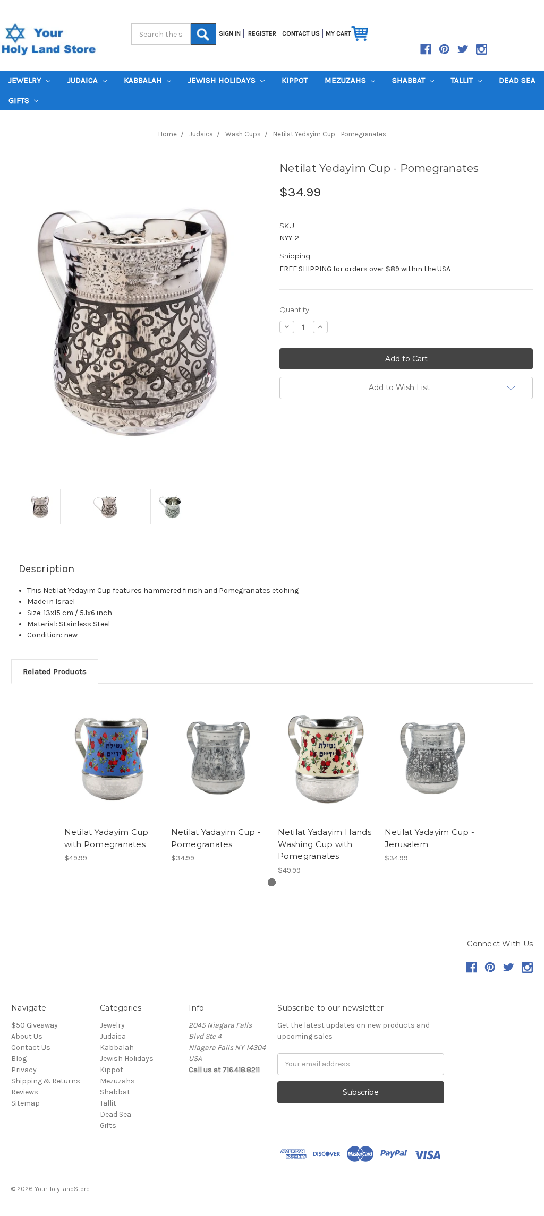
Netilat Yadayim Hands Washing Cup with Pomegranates (324, 844)
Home (167, 134)
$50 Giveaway (34, 1025)
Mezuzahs (346, 80)
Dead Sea (517, 80)
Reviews (24, 1092)
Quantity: (295, 309)
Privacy (24, 1069)
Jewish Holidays (223, 80)
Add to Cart (112, 758)
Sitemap (25, 1103)
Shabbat (409, 80)
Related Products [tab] (55, 671)
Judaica (83, 80)
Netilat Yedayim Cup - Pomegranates (329, 134)
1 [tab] (272, 882)
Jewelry (26, 80)
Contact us (301, 33)
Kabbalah (144, 80)
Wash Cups (243, 134)
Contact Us (30, 1047)
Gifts (19, 100)
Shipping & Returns (45, 1080)
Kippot (295, 80)
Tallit (463, 80)
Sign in (230, 33)
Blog (19, 1058)
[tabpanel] (111, 780)
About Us (26, 1036)
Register (262, 33)
